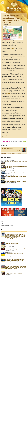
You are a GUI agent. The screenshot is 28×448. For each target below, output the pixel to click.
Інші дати (24, 145)
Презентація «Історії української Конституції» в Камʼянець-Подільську (15, 248)
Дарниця (8, 93)
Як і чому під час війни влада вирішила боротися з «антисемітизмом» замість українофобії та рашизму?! (14, 260)
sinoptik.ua (7, 225)
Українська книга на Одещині (12, 243)
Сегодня (12, 48)
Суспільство (9, 136)
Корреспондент (9, 135)
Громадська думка (8, 256)
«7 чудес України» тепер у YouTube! (13, 273)
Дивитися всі (23, 229)
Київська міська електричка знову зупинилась (16, 161)
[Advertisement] (14, 355)
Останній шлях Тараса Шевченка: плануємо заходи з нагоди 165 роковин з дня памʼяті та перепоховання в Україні (15, 267)
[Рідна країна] (14, 6)
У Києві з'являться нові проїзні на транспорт (15, 181)
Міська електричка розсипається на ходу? (15, 172)
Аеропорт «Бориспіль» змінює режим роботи (15, 176)
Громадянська (8, 168)
